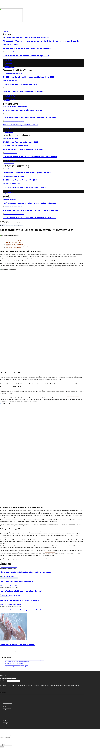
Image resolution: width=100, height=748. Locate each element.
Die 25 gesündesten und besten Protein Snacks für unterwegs (30, 118)
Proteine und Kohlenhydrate (73, 396)
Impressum (5, 722)
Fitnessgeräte (9, 190)
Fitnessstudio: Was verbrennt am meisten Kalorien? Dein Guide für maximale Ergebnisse (42, 41)
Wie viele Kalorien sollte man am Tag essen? (19, 600)
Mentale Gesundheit (11, 96)
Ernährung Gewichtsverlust (12, 160)
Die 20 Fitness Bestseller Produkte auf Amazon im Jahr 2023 (29, 218)
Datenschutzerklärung (7, 723)
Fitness (6, 31)
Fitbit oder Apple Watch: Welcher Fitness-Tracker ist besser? (29, 203)
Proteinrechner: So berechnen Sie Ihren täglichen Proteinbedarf (31, 210)
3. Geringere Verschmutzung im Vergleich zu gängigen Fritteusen (20, 246)
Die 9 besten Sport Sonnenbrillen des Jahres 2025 (24, 187)
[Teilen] (3, 745)
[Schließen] (1, 745)
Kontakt (4, 720)
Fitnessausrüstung (9, 163)
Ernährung (7, 100)
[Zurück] (1, 747)
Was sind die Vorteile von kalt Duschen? (17, 645)
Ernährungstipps (9, 95)
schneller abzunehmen (50, 552)
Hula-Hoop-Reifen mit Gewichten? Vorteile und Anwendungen (30, 157)
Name (1, 678)
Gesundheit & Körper (9, 67)
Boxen (7, 64)
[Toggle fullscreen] (7, 745)
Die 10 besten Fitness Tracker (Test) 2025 (20, 180)
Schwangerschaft (10, 97)
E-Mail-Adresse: (3, 681)
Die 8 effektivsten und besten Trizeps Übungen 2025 (26, 56)
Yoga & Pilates (9, 63)
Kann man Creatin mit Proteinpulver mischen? (23, 110)
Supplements (9, 129)
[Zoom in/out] (10, 745)
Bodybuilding (9, 60)
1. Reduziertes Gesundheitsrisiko (13, 242)
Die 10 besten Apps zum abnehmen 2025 (20, 84)
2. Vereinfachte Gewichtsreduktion (14, 244)
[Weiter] (3, 747)
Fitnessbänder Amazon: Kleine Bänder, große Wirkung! (27, 48)
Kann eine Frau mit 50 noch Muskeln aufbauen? (23, 92)
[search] (16, 651)
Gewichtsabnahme (8, 132)
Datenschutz (7, 737)
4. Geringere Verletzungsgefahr (13, 247)
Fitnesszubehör (9, 192)
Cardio (7, 62)
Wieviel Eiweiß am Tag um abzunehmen (20, 125)
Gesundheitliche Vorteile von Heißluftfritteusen (14, 240)
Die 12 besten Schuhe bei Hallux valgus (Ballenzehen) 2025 (28, 77)
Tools (5, 193)
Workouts (8, 59)
